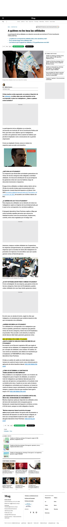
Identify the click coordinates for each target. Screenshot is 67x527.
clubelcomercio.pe (16, 523)
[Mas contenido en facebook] (30, 512)
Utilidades (6, 431)
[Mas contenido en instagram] (36, 512)
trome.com (36, 523)
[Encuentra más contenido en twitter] (6, 46)
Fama (46, 505)
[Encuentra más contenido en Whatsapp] (9, 46)
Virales (46, 509)
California (22, 21)
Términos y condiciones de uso (31, 495)
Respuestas (48, 497)
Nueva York (31, 21)
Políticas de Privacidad (30, 498)
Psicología (36, 21)
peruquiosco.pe (52, 523)
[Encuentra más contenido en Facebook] (4, 46)
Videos (55, 497)
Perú (11, 431)
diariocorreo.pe (43, 523)
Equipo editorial (8, 499)
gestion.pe (24, 523)
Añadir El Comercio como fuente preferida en (47, 26)
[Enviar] (3, 21)
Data (55, 501)
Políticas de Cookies (29, 501)
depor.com (30, 523)
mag (58, 523)
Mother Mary (42, 21)
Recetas (56, 509)
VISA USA (47, 21)
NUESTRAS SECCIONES (49, 495)
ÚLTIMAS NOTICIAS (51, 53)
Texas (27, 21)
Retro (55, 505)
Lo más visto (7, 436)
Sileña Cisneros (8, 87)
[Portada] (8, 498)
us (45, 501)
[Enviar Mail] (3, 87)
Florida (18, 21)
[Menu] (3, 18)
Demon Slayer (52, 21)
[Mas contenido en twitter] (33, 512)
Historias (47, 513)
